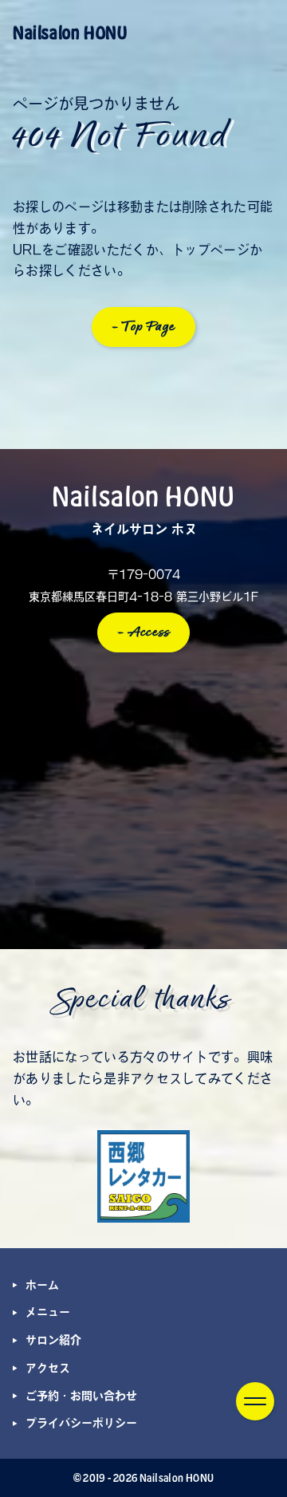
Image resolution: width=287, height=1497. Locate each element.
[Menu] (255, 1401)
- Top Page (144, 327)
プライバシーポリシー (81, 1422)
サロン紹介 (53, 1339)
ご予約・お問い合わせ (81, 1395)
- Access (144, 632)
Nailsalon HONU (70, 32)
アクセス (48, 1367)
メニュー (48, 1312)
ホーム (42, 1284)
